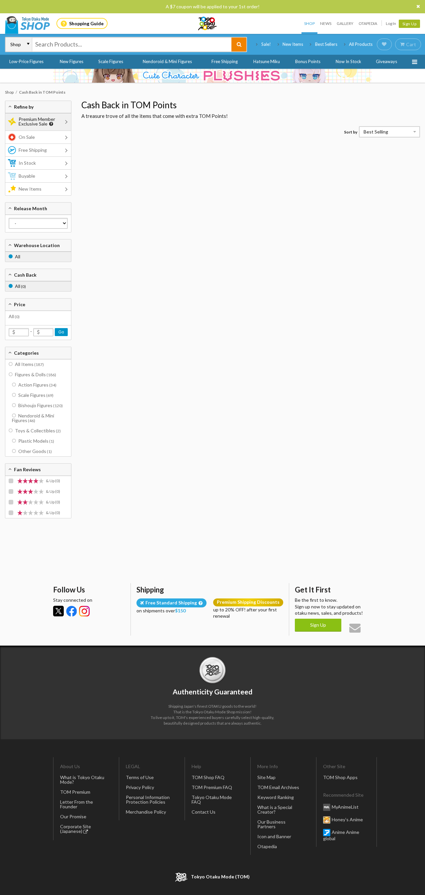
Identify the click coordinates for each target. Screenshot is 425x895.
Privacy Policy (140, 787)
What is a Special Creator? (274, 809)
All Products (361, 44)
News (325, 23)
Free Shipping (225, 61)
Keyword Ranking (275, 797)
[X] (58, 611)
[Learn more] (50, 124)
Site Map (266, 777)
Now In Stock (348, 61)
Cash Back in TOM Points (129, 105)
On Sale (27, 137)
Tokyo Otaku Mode (207, 24)
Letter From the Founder (76, 804)
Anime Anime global (341, 835)
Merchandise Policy (146, 812)
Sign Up (409, 23)
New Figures (71, 61)
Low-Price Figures (26, 61)
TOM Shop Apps (340, 777)
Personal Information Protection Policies (148, 799)
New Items (293, 44)
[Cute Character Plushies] (212, 76)
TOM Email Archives (278, 787)
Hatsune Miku (266, 61)
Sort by (350, 132)
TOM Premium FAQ (212, 787)
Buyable (27, 176)
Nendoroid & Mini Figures (167, 61)
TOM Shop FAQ (208, 777)
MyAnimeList (345, 807)
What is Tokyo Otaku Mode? (82, 779)
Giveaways (386, 61)
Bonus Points (307, 61)
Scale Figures (110, 61)
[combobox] (131, 44)
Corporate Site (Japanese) (75, 829)
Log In (391, 23)
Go (61, 332)
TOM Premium (75, 792)
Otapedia (368, 23)
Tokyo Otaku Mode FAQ (212, 799)
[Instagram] (84, 611)
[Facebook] (71, 611)
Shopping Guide (86, 23)
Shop (309, 23)
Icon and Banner (274, 836)
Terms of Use (140, 777)
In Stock (27, 163)
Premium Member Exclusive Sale (37, 121)
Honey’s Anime (347, 819)
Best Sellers (326, 44)
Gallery (345, 23)
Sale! (266, 44)
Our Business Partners (271, 824)
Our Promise (73, 816)
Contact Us (203, 812)
